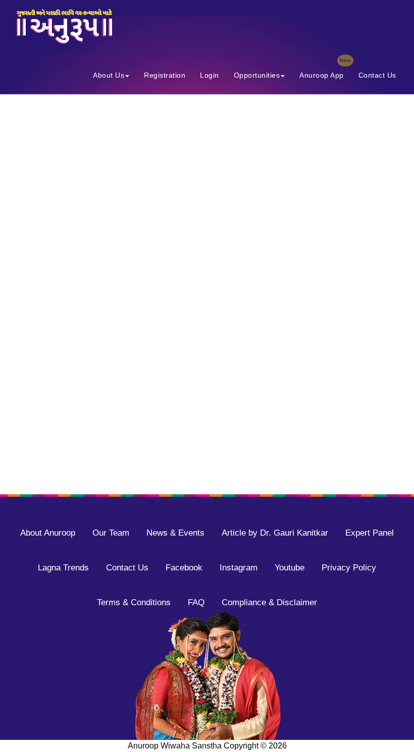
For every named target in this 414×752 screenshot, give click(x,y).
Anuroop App (324, 73)
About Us (108, 75)
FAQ (196, 602)
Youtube (289, 567)
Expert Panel (369, 533)
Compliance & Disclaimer (269, 602)
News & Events (175, 533)
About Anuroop (47, 533)
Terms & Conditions (134, 602)
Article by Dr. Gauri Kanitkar (275, 533)
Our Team (110, 533)
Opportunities (257, 75)
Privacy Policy (349, 567)
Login (209, 75)
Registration (164, 75)
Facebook (184, 567)
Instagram (238, 567)
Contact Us (377, 75)
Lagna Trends (63, 567)
